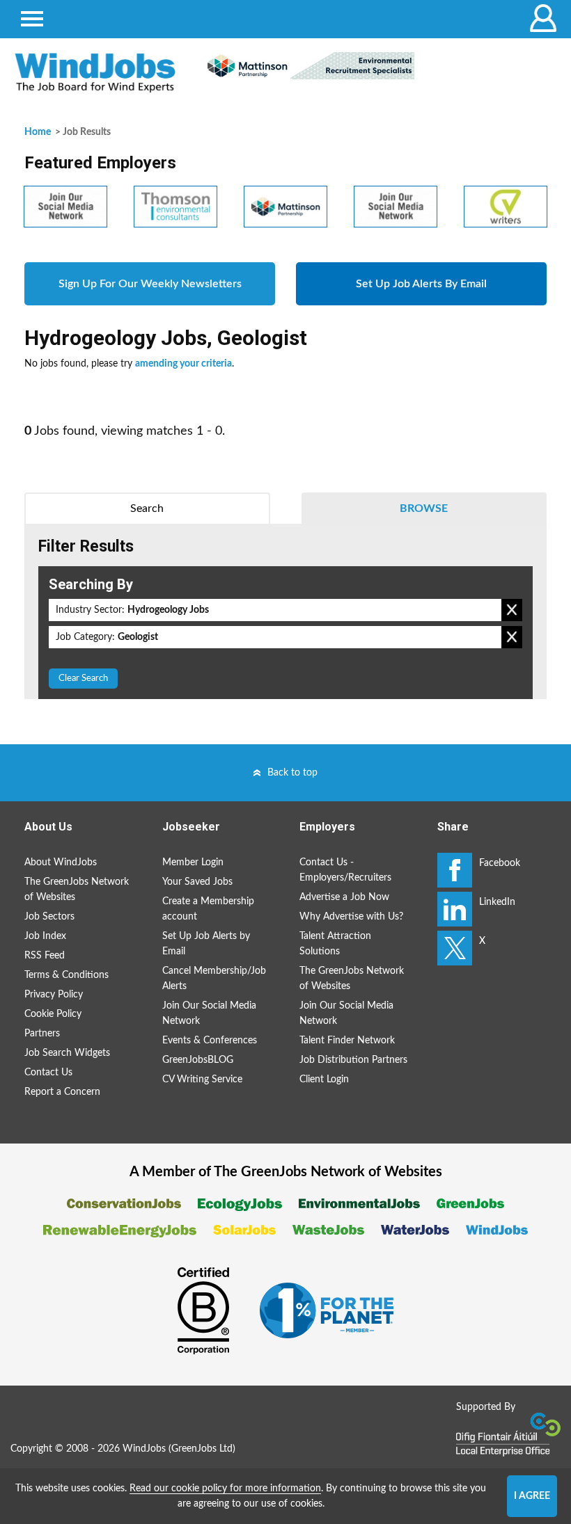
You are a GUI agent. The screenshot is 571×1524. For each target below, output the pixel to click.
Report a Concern (62, 1092)
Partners (42, 1033)
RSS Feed (44, 956)
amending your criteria (183, 364)
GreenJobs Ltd (202, 1449)
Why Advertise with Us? (351, 917)
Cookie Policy (52, 1014)
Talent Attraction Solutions (335, 943)
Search (147, 508)
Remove (511, 610)
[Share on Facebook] (454, 870)
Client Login (324, 1079)
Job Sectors (49, 917)
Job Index (45, 936)
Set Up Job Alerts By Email (421, 283)
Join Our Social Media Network (209, 1013)
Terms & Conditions (66, 975)
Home (37, 132)
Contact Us (48, 1072)
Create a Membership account (208, 909)
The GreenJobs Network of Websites (76, 889)
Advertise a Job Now (344, 897)
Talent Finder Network (347, 1040)
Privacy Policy (53, 995)
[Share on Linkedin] (454, 909)
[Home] (95, 72)
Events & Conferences (209, 1040)
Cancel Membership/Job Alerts (214, 978)
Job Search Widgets (67, 1053)
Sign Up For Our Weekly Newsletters (150, 283)
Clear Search (83, 678)
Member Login (193, 862)
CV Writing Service (202, 1079)
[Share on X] (454, 948)
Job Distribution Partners (353, 1060)
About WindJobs (60, 862)
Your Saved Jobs (197, 882)
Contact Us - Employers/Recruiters (345, 870)
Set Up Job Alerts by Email (206, 943)
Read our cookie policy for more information (225, 1488)
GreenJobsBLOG (197, 1060)
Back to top (292, 773)
